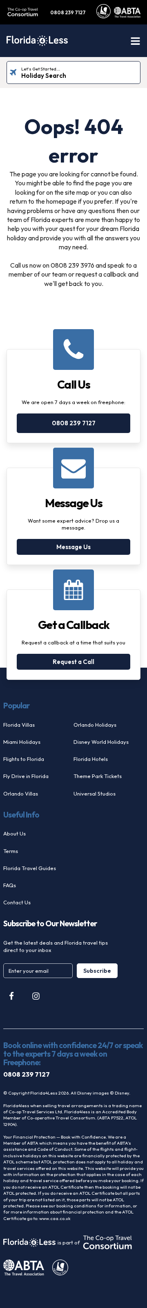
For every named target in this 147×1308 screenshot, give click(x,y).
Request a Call (73, 662)
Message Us (73, 547)
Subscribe (97, 970)
